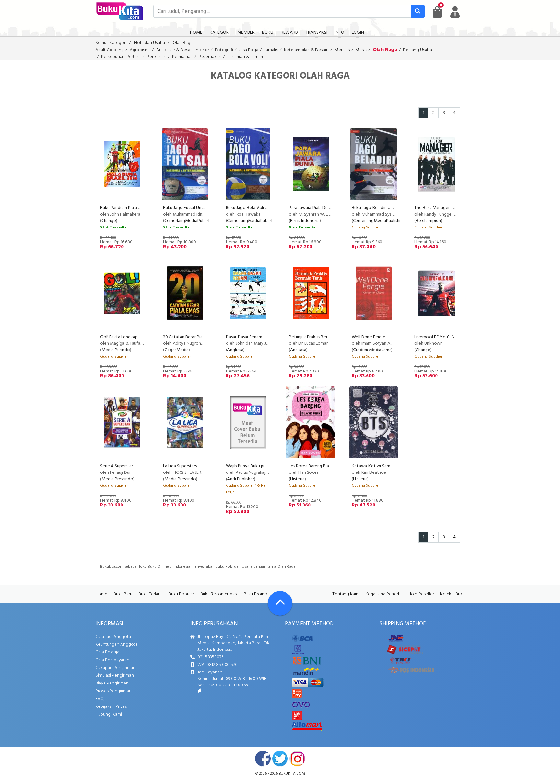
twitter (280, 758)
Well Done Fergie (368, 337)
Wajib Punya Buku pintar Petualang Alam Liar (268, 466)
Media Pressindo (117, 479)
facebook (263, 758)
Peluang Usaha (417, 50)
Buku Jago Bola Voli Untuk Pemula (259, 208)
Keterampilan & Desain (306, 50)
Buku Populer (181, 594)
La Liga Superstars (180, 466)
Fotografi (224, 50)
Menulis (342, 50)
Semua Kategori (110, 43)
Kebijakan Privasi (111, 706)
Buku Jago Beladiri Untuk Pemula (383, 208)
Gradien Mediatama (372, 350)
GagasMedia (176, 350)
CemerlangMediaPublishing (190, 221)
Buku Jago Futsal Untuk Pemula (193, 208)
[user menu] (455, 12)
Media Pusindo (115, 350)
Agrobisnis (140, 50)
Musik (361, 50)
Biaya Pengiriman (112, 683)
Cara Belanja (107, 652)
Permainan (182, 57)
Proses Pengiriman (113, 691)
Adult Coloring (109, 50)
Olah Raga (182, 43)
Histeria (297, 479)
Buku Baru (122, 594)
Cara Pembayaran (112, 660)
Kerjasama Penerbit (384, 594)
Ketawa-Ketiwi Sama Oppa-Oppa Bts (388, 466)
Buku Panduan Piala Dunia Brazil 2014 (135, 208)
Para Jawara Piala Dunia (311, 208)
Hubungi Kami (108, 714)
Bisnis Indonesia (305, 221)
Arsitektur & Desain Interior (182, 50)
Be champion (428, 221)
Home (101, 594)
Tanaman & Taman (245, 57)
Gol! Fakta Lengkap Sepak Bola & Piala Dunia (143, 337)
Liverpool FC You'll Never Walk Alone (450, 337)
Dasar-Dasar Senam (244, 337)
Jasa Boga (248, 50)
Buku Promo (255, 594)
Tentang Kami (345, 594)
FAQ (99, 699)
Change (108, 221)
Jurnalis (271, 50)
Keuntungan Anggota (116, 644)
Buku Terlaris (150, 594)
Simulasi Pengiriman (114, 675)
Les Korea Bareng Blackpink (315, 466)
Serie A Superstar (116, 466)
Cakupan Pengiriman (115, 668)
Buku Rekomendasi (219, 594)
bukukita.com (292, 774)
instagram (297, 758)
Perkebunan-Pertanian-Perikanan (133, 57)
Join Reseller (421, 594)
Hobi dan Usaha (149, 43)
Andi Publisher (240, 479)
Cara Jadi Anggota (113, 636)
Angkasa (235, 350)
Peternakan (210, 57)
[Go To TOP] (280, 603)
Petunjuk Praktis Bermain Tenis (318, 337)
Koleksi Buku (452, 594)
